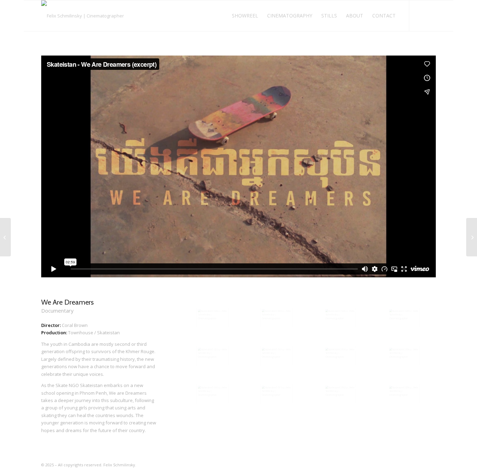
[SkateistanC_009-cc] (404, 356)
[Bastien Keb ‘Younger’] (471, 237)
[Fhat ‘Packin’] (5, 237)
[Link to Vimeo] (430, 15)
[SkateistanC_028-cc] (212, 317)
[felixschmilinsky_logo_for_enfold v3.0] (82, 15)
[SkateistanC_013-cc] (276, 356)
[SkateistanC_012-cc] (340, 394)
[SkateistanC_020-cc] (404, 317)
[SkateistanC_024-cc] (340, 317)
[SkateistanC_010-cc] (212, 394)
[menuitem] (245, 15)
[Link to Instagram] (420, 15)
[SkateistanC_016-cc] (340, 356)
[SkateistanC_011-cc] (276, 394)
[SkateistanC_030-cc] (276, 317)
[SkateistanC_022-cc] (212, 356)
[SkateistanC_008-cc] (404, 394)
